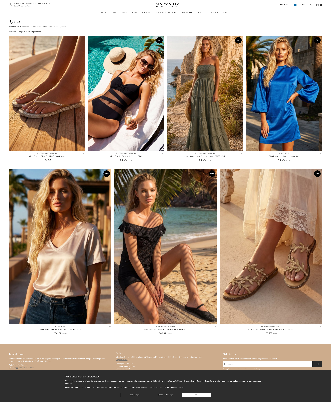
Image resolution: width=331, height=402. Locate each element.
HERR (134, 13)
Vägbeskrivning (122, 359)
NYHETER (104, 13)
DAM (115, 13)
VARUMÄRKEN (186, 13)
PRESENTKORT (212, 13)
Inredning (146, 13)
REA (199, 13)
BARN (124, 13)
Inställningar (134, 395)
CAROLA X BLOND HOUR (166, 13)
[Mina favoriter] (311, 5)
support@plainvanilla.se (24, 368)
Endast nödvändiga (165, 395)
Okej (196, 395)
